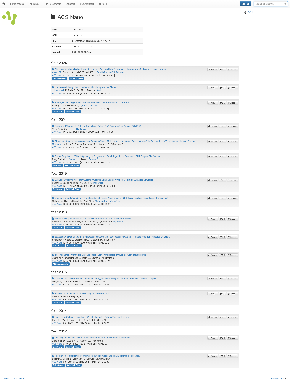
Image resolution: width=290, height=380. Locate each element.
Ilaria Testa (57, 165)
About (104, 3)
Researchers (54, 3)
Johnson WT (58, 90)
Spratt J (73, 159)
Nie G (79, 129)
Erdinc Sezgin (58, 246)
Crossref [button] (233, 69)
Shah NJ (100, 90)
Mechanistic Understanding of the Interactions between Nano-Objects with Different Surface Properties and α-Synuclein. (112, 197)
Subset (71, 3)
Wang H (86, 129)
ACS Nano (57, 75)
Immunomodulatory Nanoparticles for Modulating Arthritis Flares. (85, 87)
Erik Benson (58, 111)
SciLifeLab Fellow (76, 78)
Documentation (87, 3)
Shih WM (94, 105)
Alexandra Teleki (59, 78)
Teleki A (120, 72)
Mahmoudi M (101, 200)
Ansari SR (57, 72)
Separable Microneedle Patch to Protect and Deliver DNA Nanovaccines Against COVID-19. (98, 126)
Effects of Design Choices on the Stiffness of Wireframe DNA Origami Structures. (93, 218)
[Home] (3, 4)
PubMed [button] (214, 69)
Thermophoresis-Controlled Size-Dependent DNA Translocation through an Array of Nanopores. (100, 254)
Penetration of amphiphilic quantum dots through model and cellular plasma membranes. (97, 355)
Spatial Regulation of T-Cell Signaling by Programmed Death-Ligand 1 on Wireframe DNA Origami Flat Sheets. (107, 156)
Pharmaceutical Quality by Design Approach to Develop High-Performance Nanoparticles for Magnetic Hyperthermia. (110, 69)
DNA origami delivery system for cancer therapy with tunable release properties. (92, 337)
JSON (249, 12)
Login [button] (247, 3)
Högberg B (97, 182)
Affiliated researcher (61, 264)
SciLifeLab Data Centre (13, 378)
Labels (36, 3)
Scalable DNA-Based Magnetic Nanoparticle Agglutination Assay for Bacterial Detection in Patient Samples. (105, 278)
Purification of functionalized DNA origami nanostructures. (82, 293)
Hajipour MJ (114, 200)
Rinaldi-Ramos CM (106, 72)
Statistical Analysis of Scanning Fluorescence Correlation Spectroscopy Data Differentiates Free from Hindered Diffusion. (112, 236)
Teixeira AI (94, 159)
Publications (18, 3)
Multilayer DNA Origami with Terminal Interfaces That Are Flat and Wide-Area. (91, 102)
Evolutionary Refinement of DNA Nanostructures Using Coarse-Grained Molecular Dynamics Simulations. (104, 179)
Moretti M (56, 144)
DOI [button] (223, 69)
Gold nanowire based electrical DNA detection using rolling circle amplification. (91, 316)
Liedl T (85, 105)
